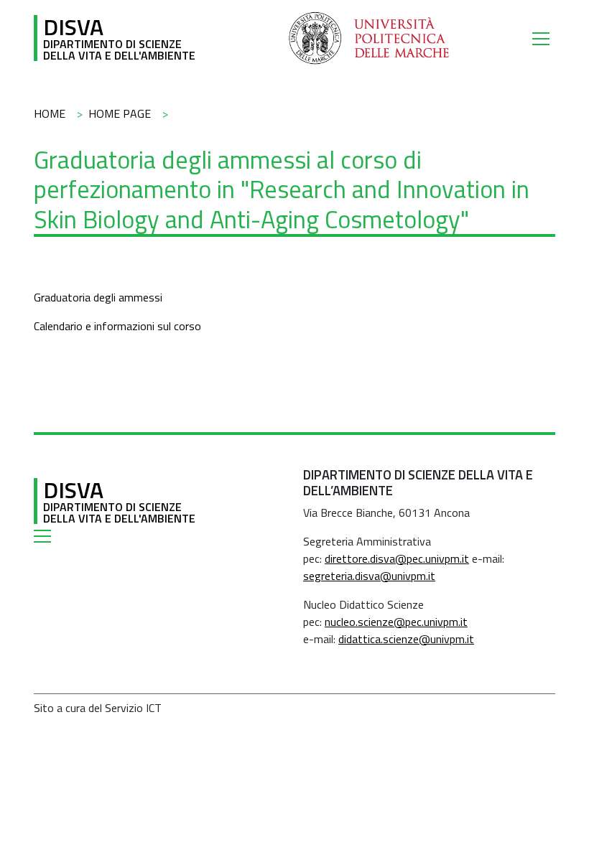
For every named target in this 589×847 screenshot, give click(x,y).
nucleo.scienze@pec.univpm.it (396, 621)
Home (49, 113)
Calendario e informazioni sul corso (117, 325)
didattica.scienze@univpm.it (406, 638)
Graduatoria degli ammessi (98, 297)
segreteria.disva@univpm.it (369, 575)
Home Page (119, 113)
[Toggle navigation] (543, 38)
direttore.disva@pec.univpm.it (397, 558)
